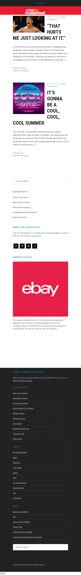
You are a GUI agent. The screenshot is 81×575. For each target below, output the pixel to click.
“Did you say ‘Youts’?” (21, 197)
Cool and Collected (40, 11)
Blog (14, 517)
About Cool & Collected (20, 512)
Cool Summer (25, 70)
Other (21, 153)
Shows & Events (18, 488)
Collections (16, 463)
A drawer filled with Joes (21, 429)
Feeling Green (17, 439)
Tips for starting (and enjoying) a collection (27, 537)
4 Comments (52, 86)
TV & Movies (23, 68)
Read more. (36, 236)
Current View (17, 424)
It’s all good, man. (19, 434)
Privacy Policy (17, 527)
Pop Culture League (19, 483)
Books (15, 458)
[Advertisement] (29, 349)
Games (15, 473)
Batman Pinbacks (20, 217)
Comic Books (17, 468)
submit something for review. (22, 381)
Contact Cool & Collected (21, 522)
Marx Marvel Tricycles (21, 202)
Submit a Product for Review (22, 532)
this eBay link (39, 323)
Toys (14, 493)
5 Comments (52, 19)
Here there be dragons (22, 207)
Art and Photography (20, 452)
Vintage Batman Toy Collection (25, 212)
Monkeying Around (19, 419)
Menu (42, 3)
